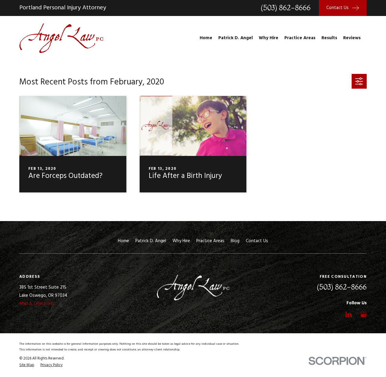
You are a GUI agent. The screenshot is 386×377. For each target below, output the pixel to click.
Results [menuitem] (329, 38)
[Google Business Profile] (363, 314)
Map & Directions (36, 303)
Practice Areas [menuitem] (299, 38)
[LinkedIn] (348, 314)
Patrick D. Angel (150, 241)
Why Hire (181, 241)
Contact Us (257, 241)
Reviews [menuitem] (352, 38)
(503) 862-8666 (286, 7)
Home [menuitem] (206, 38)
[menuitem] (26, 365)
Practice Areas (210, 241)
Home (123, 241)
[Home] (61, 38)
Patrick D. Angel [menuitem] (235, 38)
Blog (235, 241)
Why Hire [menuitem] (268, 38)
